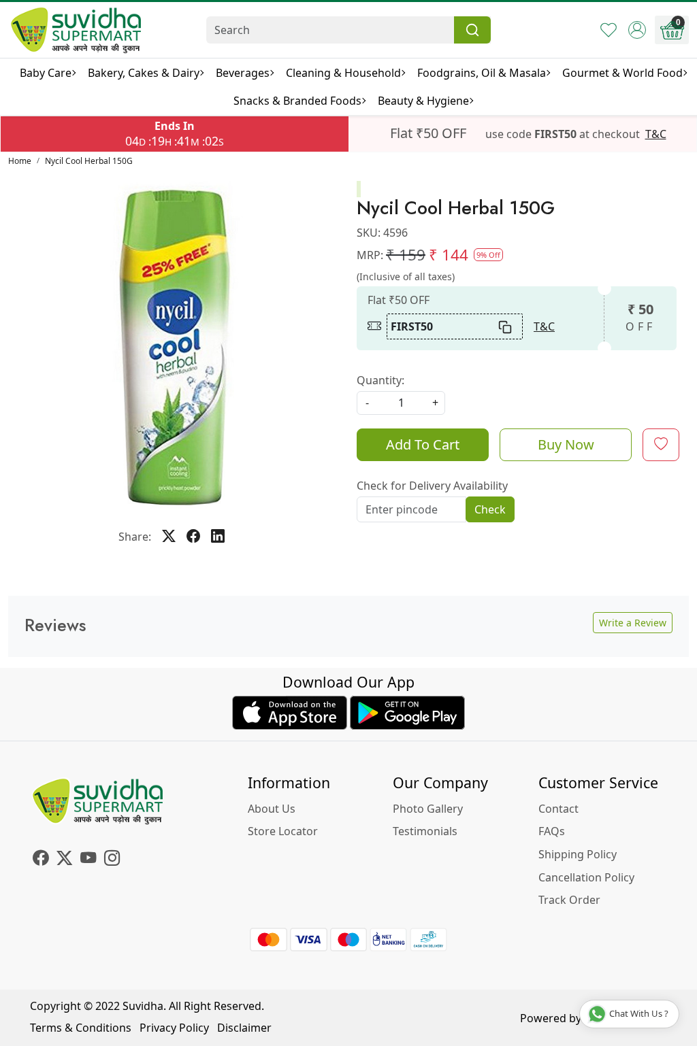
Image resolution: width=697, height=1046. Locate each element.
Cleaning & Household (343, 72)
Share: (134, 536)
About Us (271, 808)
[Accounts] (637, 30)
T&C (655, 134)
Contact (558, 808)
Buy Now (566, 444)
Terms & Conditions (80, 1027)
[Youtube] (88, 859)
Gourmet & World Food (622, 72)
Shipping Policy (577, 854)
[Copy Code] (506, 326)
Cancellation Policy (586, 877)
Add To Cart (422, 444)
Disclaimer (244, 1027)
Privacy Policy (174, 1027)
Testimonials (425, 831)
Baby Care (45, 72)
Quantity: (380, 380)
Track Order (569, 899)
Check (490, 509)
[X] (64, 859)
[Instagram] (112, 859)
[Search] (472, 30)
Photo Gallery (428, 808)
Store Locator (283, 831)
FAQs (551, 831)
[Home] (76, 30)
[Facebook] (40, 859)
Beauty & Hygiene (423, 100)
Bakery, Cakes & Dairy (143, 72)
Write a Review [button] (632, 622)
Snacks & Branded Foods (297, 100)
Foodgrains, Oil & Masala (481, 72)
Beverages (243, 72)
